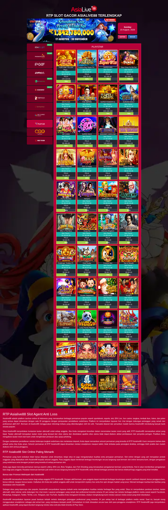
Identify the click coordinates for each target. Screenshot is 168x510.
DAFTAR (122, 37)
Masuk (132, 37)
